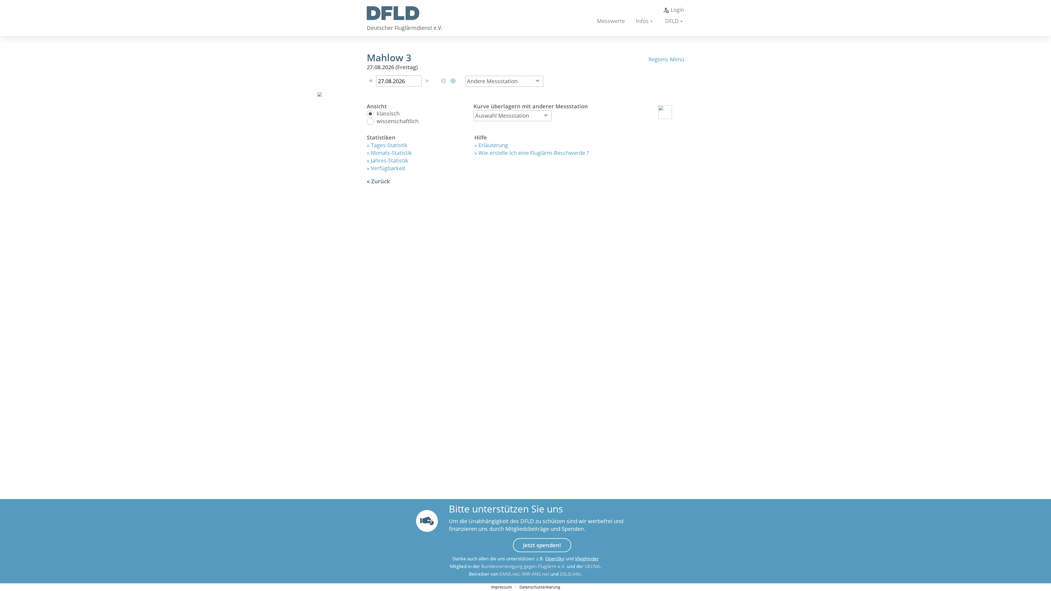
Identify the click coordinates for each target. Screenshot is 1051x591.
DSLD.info (570, 574)
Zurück (380, 181)
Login (677, 9)
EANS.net (509, 574)
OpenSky (554, 558)
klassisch (388, 113)
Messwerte (611, 21)
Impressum (501, 587)
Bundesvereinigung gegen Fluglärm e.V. (523, 566)
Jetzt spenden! (542, 545)
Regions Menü (666, 59)
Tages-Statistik (389, 145)
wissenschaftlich (397, 121)
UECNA (592, 566)
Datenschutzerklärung (539, 587)
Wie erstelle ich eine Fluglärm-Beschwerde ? (533, 153)
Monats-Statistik (391, 153)
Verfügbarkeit (388, 168)
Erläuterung (493, 145)
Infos (642, 21)
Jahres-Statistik (389, 160)
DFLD (672, 21)
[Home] (393, 18)
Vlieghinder (587, 558)
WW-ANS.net (535, 574)
